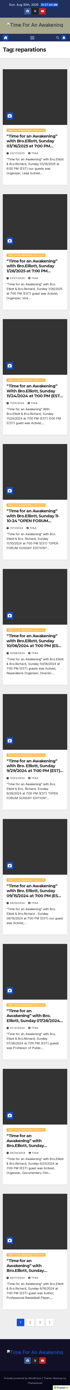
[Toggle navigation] (32, 37)
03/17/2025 (18, 153)
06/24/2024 (18, 1152)
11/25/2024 (17, 403)
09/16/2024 (18, 903)
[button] (57, 38)
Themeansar (34, 1382)
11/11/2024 (17, 528)
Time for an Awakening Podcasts (26, 130)
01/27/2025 (18, 278)
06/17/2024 (18, 1277)
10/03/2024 (18, 778)
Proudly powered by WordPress (23, 1378)
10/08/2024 (18, 653)
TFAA (34, 153)
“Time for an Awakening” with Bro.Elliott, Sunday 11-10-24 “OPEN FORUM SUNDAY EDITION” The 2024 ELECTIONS (35, 520)
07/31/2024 (18, 1028)
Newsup (58, 1378)
